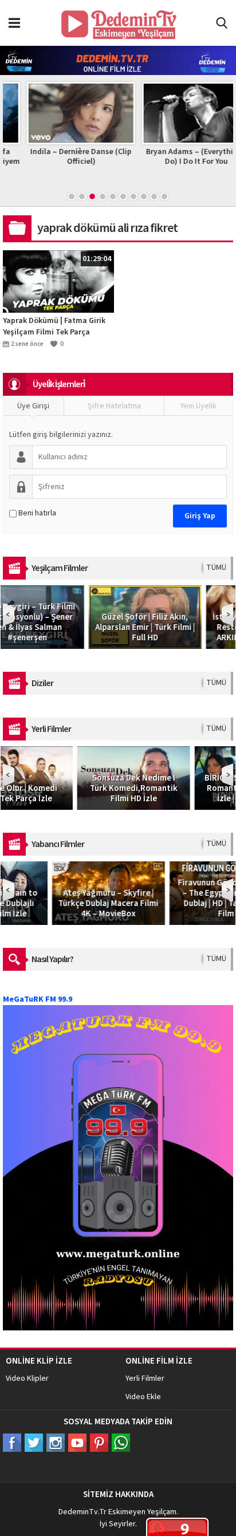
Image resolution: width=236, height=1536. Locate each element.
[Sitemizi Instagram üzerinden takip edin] (55, 1442)
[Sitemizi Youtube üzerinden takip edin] (77, 1442)
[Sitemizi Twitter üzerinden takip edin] (34, 1442)
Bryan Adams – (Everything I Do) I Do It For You (175, 156)
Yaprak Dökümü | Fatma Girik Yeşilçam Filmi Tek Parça (54, 326)
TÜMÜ (216, 567)
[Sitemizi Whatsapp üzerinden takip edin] (121, 1442)
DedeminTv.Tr (82, 1512)
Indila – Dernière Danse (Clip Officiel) (60, 156)
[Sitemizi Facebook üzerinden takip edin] (12, 1442)
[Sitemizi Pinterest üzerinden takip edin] (99, 1442)
